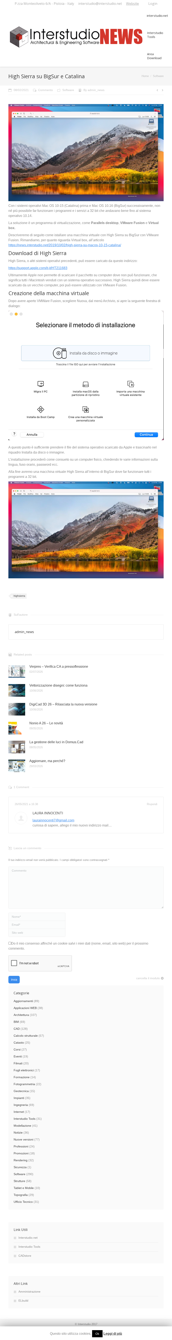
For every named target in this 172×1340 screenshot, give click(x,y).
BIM (16, 1021)
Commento (45, 90)
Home (145, 76)
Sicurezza (20, 1167)
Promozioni (21, 1153)
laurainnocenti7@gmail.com (53, 820)
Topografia (21, 1195)
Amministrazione (29, 1291)
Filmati (18, 1063)
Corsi (17, 1049)
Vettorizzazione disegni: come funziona (58, 685)
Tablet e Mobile (24, 1188)
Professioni (21, 1146)
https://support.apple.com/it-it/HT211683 (37, 268)
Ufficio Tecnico (23, 1201)
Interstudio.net (28, 1237)
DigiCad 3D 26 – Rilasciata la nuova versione (63, 704)
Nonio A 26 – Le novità (46, 723)
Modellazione (22, 1125)
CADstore (24, 1255)
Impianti (19, 1098)
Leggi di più (112, 1333)
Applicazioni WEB (25, 1008)
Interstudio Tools (24, 1118)
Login (152, 3)
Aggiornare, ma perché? (47, 761)
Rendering (20, 1160)
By (93, 90)
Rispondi (152, 804)
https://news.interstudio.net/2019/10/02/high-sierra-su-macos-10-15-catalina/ (64, 245)
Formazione (22, 1077)
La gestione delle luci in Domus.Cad (56, 742)
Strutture (19, 1181)
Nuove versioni (23, 1139)
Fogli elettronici (24, 1070)
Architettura (21, 1015)
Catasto (19, 1042)
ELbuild (23, 1300)
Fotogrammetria (24, 1084)
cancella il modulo (148, 978)
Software (158, 76)
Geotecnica (21, 1091)
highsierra (19, 595)
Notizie (18, 1132)
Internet (19, 1111)
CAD (17, 1028)
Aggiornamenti (23, 1001)
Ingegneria (21, 1105)
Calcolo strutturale (26, 1035)
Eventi (18, 1056)
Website (132, 3)
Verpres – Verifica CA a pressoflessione (58, 666)
